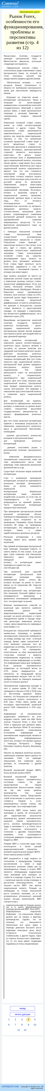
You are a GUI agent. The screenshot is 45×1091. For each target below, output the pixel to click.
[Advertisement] (22, 1060)
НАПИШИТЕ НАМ (10, 1087)
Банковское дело (30, 11)
